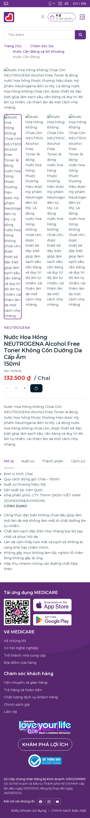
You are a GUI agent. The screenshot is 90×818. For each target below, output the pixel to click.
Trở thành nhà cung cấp (25, 655)
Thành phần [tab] (52, 461)
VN (83, 3)
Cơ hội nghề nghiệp (21, 648)
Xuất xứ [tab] (27, 461)
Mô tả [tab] (9, 461)
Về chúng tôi (15, 641)
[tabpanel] (45, 521)
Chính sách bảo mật (68, 810)
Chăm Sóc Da (41, 46)
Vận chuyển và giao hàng (25, 682)
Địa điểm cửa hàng (20, 662)
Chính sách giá (17, 704)
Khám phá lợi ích (45, 744)
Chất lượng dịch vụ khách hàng (31, 697)
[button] (62, 17)
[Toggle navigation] (82, 17)
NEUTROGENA (17, 327)
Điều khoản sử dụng (28, 810)
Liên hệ (10, 712)
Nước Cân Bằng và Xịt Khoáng (38, 51)
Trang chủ (12, 46)
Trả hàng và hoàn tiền (23, 690)
